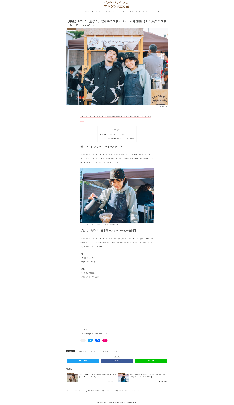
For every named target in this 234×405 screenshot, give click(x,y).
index (114, 129)
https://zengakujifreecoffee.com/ (93, 333)
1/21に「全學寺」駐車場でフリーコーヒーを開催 (118, 138)
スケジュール (71, 351)
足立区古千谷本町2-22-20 (89, 277)
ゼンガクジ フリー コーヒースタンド (114, 135)
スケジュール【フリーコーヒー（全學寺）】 (89, 351)
